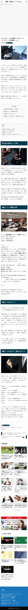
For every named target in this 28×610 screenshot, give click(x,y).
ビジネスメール (6, 427)
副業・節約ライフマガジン (14, 1)
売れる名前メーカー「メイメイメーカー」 (10, 603)
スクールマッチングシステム (7, 598)
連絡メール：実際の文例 (10, 111)
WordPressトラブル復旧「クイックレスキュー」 (12, 594)
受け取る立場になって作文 (11, 109)
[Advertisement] (14, 20)
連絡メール (4, 429)
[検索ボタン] (26, 1)
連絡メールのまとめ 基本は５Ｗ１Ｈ (14, 116)
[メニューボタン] (1, 1)
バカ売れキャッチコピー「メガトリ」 (9, 602)
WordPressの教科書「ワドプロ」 (8, 595)
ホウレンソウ (12, 427)
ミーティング (19, 427)
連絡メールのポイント (10, 113)
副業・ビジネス (9, 42)
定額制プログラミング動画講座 (8, 597)
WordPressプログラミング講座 (8, 600)
